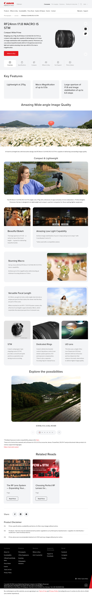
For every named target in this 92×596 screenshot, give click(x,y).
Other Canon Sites (82, 578)
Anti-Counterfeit (37, 555)
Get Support (58, 65)
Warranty (79, 11)
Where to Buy (14, 11)
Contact (53, 11)
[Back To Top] (86, 585)
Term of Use (43, 591)
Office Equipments (23, 555)
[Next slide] (85, 23)
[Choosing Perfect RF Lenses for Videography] (46, 481)
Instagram (64, 555)
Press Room (30, 11)
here (37, 440)
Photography (22, 552)
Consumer (47, 4)
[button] (40, 432)
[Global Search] (81, 4)
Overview (10, 65)
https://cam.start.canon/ (11, 447)
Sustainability (23, 11)
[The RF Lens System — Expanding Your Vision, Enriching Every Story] (17, 481)
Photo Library (70, 65)
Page (8, 493)
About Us (6, 552)
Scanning (20, 558)
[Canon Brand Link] (9, 4)
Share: (6, 514)
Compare (34, 65)
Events (48, 11)
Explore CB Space (40, 11)
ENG (85, 4)
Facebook (64, 552)
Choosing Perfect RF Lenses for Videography (45, 488)
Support (85, 11)
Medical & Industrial (71, 4)
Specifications (22, 65)
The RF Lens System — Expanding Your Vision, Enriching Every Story (16, 489)
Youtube (63, 558)
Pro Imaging (54, 4)
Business (62, 4)
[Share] (14, 514)
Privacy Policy (8, 572)
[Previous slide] (85, 54)
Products (6, 11)
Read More (12, 498)
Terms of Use (8, 569)
